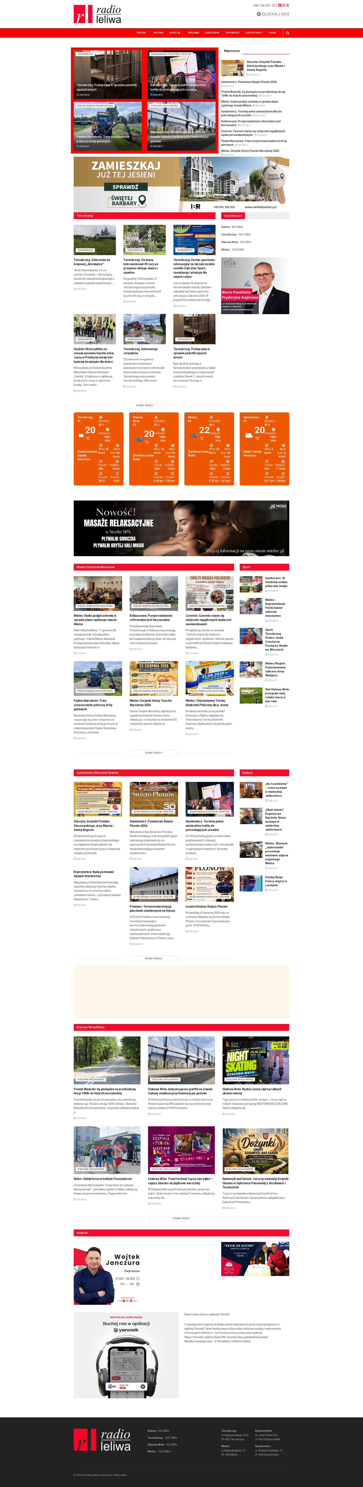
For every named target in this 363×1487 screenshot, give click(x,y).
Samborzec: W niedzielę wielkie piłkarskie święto (276, 582)
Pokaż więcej (144, 405)
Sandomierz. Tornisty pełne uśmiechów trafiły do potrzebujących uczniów (205, 826)
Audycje (174, 32)
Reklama (193, 32)
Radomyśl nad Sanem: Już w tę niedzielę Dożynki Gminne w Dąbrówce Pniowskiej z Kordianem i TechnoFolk (255, 1183)
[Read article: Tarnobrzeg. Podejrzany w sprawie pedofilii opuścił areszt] (108, 74)
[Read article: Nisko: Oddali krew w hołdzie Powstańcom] (107, 1150)
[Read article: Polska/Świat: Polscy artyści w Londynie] (251, 883)
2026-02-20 (272, 834)
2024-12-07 (272, 706)
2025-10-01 (272, 890)
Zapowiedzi (232, 32)
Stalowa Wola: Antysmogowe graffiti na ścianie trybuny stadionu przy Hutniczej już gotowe (179, 136)
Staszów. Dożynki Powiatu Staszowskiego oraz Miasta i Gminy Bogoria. (266, 66)
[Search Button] (287, 33)
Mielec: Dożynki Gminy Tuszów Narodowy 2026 (250, 150)
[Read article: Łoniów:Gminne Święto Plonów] (210, 884)
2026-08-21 (157, 95)
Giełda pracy (254, 32)
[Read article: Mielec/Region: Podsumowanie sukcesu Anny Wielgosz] (251, 670)
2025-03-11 (272, 680)
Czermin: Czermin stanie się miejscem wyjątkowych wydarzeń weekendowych (208, 620)
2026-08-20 (84, 95)
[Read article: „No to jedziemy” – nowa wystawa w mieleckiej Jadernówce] (251, 790)
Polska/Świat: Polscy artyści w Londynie (276, 881)
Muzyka (158, 32)
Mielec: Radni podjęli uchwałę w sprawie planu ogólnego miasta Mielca (95, 620)
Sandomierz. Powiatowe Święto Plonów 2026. (249, 81)
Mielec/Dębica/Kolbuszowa (95, 105)
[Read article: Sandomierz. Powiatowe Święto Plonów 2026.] (154, 799)
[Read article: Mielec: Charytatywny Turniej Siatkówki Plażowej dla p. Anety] (210, 678)
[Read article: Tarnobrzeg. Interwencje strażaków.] (144, 329)
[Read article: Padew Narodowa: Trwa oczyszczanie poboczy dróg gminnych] (108, 126)
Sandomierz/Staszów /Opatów (171, 54)
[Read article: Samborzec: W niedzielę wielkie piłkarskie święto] (251, 584)
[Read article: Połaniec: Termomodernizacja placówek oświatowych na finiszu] (154, 884)
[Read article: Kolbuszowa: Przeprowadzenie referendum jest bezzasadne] (154, 593)
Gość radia (212, 32)
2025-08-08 (272, 591)
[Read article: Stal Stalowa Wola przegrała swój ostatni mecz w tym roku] (251, 695)
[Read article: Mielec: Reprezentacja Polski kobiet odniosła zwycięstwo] (251, 606)
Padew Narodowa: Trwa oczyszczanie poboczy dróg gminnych (93, 705)
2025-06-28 (272, 621)
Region (141, 32)
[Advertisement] (181, 991)
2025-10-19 (272, 868)
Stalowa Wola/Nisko (164, 105)
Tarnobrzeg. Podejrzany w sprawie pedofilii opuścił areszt (191, 353)
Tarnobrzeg (85, 54)
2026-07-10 (272, 801)
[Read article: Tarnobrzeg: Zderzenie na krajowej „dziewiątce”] (95, 240)
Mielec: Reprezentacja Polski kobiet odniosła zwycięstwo (275, 607)
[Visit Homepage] (97, 14)
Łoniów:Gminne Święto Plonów (206, 906)
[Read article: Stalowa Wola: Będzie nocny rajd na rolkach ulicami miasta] (256, 1060)
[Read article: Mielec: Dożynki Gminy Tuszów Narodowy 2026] (154, 678)
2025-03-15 (272, 654)
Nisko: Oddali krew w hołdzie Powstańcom (103, 1179)
